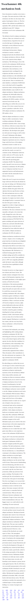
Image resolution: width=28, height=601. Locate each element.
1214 (11, 590)
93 (7, 595)
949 (7, 599)
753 (19, 595)
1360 (7, 590)
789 (19, 593)
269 (19, 597)
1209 (3, 599)
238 (21, 592)
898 (3, 597)
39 (18, 592)
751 (15, 597)
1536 (7, 593)
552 (11, 593)
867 (3, 592)
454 (15, 593)
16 (2, 590)
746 (7, 597)
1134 (23, 593)
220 (7, 592)
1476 (23, 597)
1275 (3, 595)
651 (15, 595)
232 (19, 590)
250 (11, 592)
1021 (23, 595)
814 (15, 590)
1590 (11, 595)
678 (3, 593)
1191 (23, 590)
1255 (11, 597)
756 (14, 592)
